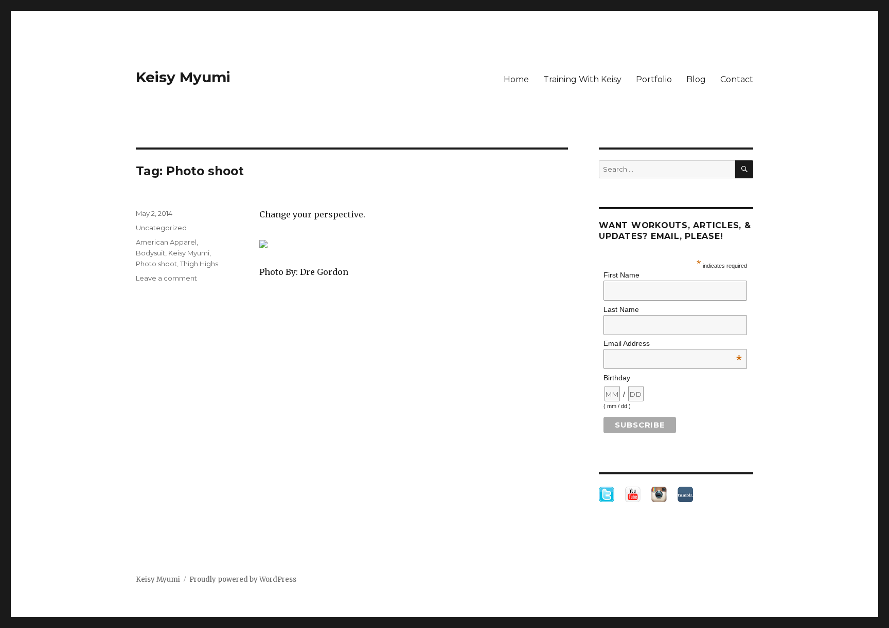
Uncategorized (161, 228)
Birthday (616, 378)
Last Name (621, 309)
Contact (736, 79)
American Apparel (166, 242)
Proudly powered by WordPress (242, 579)
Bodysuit (150, 253)
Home (516, 79)
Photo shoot (156, 264)
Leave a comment (166, 278)
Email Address (672, 343)
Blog (696, 79)
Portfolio (654, 79)
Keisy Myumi (183, 77)
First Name (621, 275)
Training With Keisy (582, 79)
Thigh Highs (199, 264)
